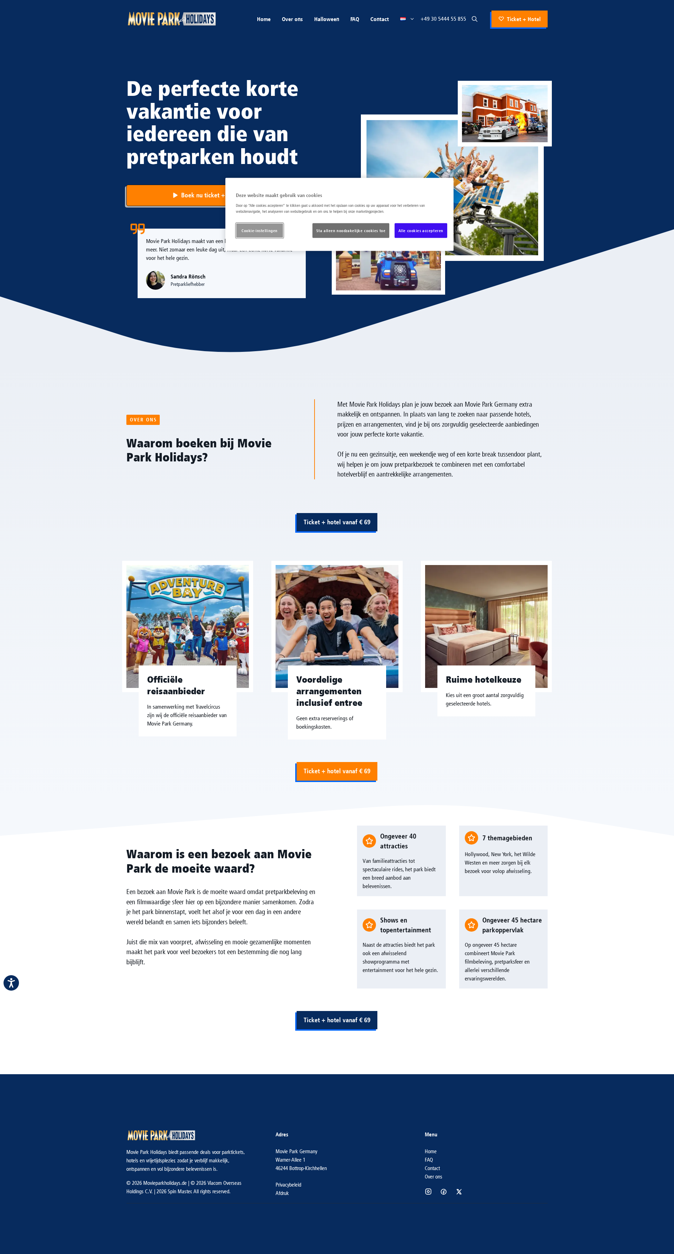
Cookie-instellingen (260, 230)
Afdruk (282, 1193)
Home (264, 18)
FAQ (354, 18)
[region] (339, 214)
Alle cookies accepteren (420, 230)
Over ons (292, 18)
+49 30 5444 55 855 (443, 18)
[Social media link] (428, 1191)
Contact (379, 18)
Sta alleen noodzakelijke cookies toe (351, 230)
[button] (474, 19)
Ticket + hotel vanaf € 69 (337, 522)
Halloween (326, 18)
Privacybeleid (288, 1184)
